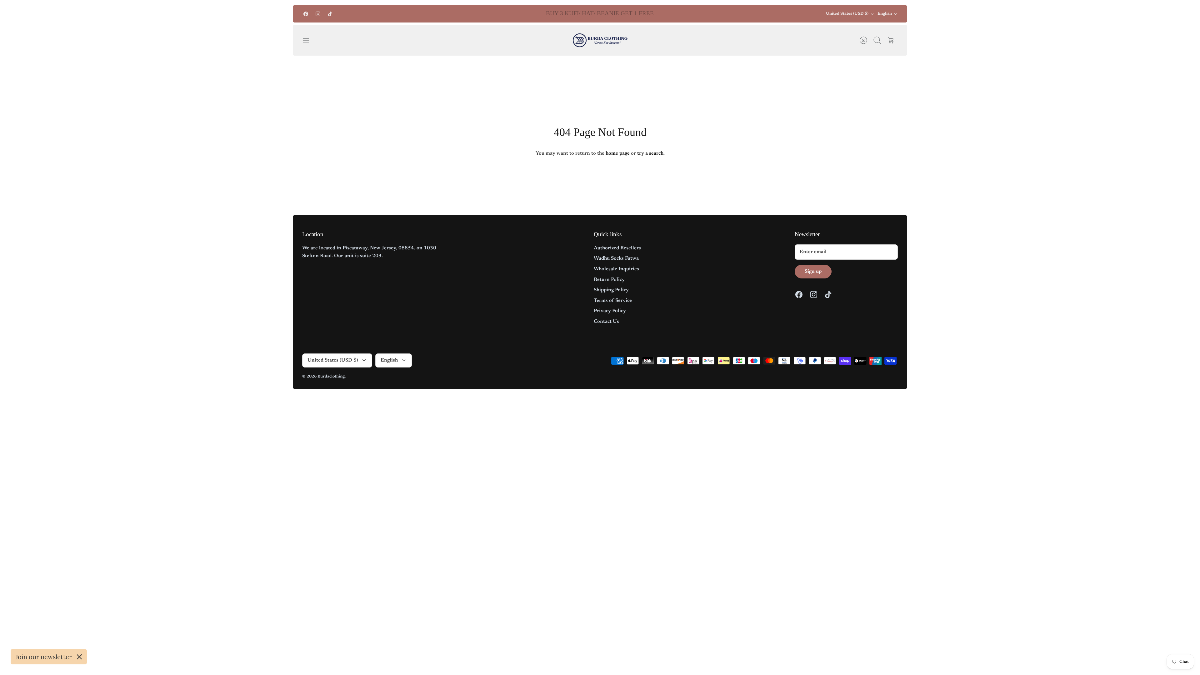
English (885, 14)
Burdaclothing (331, 376)
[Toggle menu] (309, 40)
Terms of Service (613, 300)
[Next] (705, 14)
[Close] (79, 656)
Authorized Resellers (617, 248)
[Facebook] (306, 14)
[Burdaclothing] (600, 40)
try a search (650, 153)
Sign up (813, 271)
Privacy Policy (610, 310)
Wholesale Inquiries (616, 269)
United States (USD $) (847, 14)
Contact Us (606, 321)
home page (618, 153)
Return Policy (609, 279)
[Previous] (494, 14)
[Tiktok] (330, 14)
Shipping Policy (611, 290)
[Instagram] (318, 14)
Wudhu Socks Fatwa (616, 258)
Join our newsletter (44, 657)
